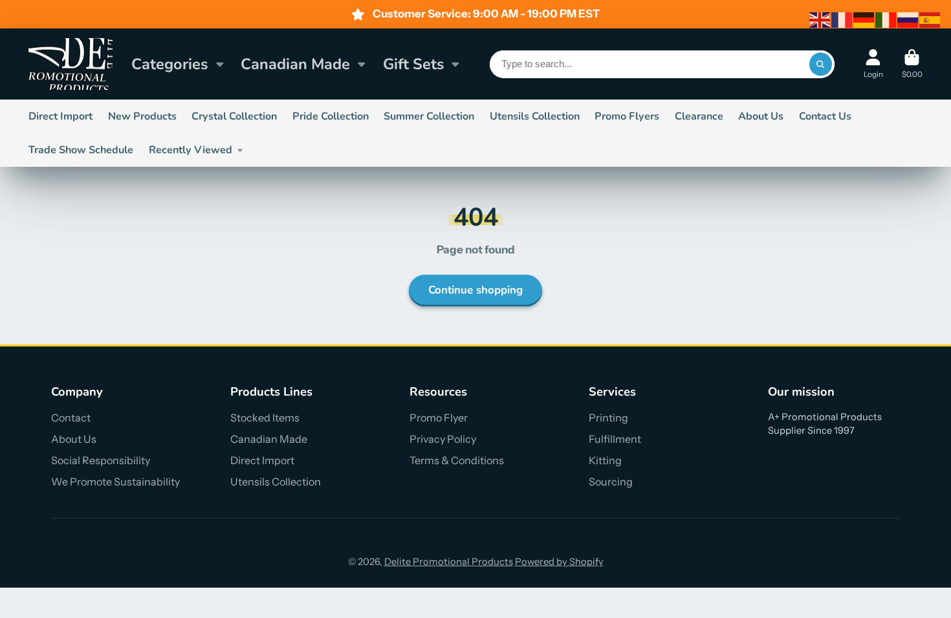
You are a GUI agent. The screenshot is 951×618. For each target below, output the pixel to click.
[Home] (70, 64)
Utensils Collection (535, 116)
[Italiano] (886, 19)
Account (873, 64)
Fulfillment (615, 438)
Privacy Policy (443, 438)
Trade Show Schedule (80, 150)
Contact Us (825, 116)
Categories (169, 64)
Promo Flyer (439, 417)
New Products (142, 116)
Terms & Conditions (457, 460)
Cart (912, 64)
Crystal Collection (234, 116)
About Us (760, 116)
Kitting (605, 460)
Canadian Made (295, 64)
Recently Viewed (190, 150)
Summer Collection (429, 116)
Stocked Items (265, 417)
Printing (608, 417)
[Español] (930, 19)
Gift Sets (413, 64)
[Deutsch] (864, 19)
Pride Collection (330, 116)
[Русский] (908, 19)
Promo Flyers (627, 116)
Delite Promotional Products (448, 562)
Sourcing (611, 481)
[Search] (820, 64)
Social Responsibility (100, 460)
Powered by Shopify (559, 562)
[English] (820, 19)
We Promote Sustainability (115, 481)
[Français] (842, 19)
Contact (71, 417)
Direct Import (60, 116)
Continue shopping (475, 289)
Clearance (699, 116)
